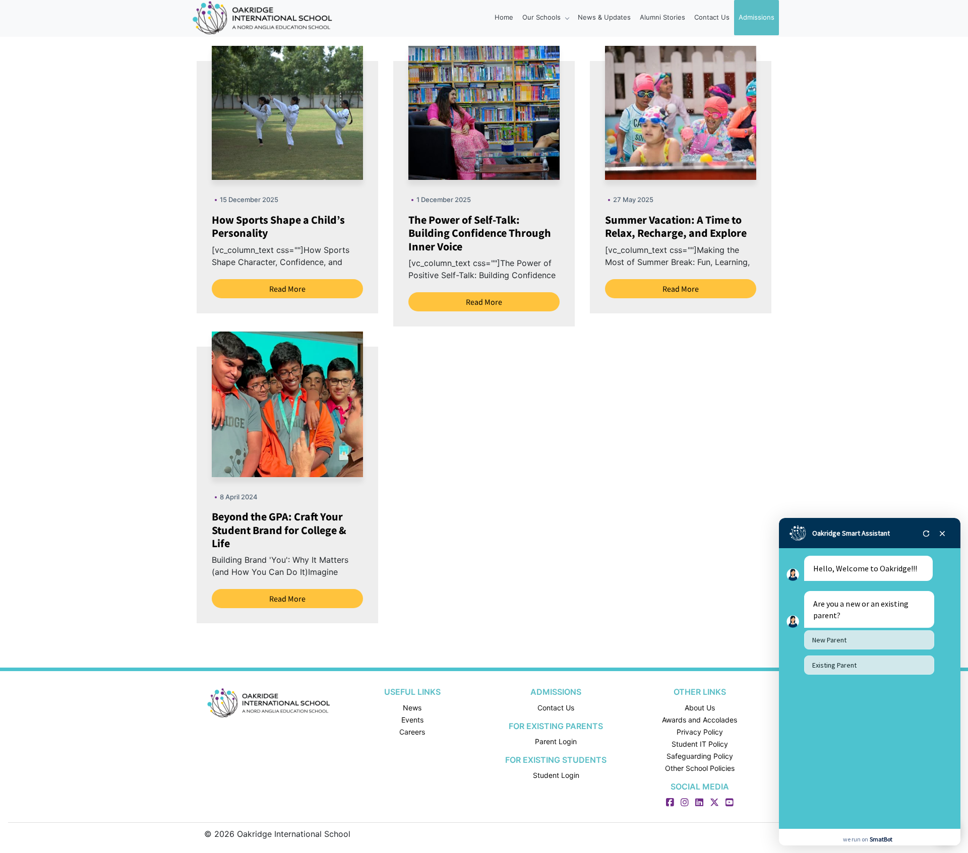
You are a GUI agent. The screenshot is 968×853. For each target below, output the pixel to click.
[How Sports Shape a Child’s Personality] (312, 112)
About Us (700, 707)
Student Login (556, 775)
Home (504, 17)
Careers (412, 732)
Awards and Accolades (699, 719)
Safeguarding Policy (700, 756)
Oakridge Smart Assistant (851, 533)
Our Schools (542, 17)
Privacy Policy (700, 732)
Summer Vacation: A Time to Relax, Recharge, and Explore (676, 226)
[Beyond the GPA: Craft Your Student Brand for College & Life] (309, 404)
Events (412, 719)
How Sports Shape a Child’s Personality (278, 226)
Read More (287, 289)
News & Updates (604, 17)
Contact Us (712, 17)
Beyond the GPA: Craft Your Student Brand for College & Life (279, 529)
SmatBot (881, 839)
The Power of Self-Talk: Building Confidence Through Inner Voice (479, 233)
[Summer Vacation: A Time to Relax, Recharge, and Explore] (706, 112)
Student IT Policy (700, 744)
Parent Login (556, 741)
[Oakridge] (268, 703)
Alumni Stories (662, 17)
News (412, 707)
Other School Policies (700, 768)
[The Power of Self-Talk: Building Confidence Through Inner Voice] (509, 112)
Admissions (756, 17)
